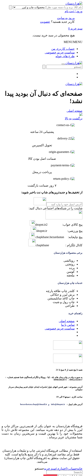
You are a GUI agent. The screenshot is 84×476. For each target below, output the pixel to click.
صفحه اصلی (74, 110)
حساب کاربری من (63, 48)
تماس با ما (68, 324)
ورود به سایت (66, 18)
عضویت (45, 21)
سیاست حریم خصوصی (60, 52)
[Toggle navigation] (63, 64)
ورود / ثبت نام (73, 11)
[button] (73, 42)
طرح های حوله (65, 56)
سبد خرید (75, 28)
